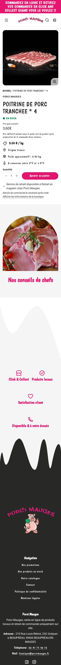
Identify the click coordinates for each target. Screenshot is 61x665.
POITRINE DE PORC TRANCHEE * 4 (30, 91)
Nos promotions (30, 565)
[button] (47, 20)
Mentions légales (30, 598)
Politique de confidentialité (30, 591)
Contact (30, 584)
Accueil (7, 91)
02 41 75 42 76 (38, 647)
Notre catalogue (30, 578)
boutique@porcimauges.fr (34, 653)
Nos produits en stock (30, 571)
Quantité (7, 169)
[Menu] (6, 20)
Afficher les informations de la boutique (23, 196)
